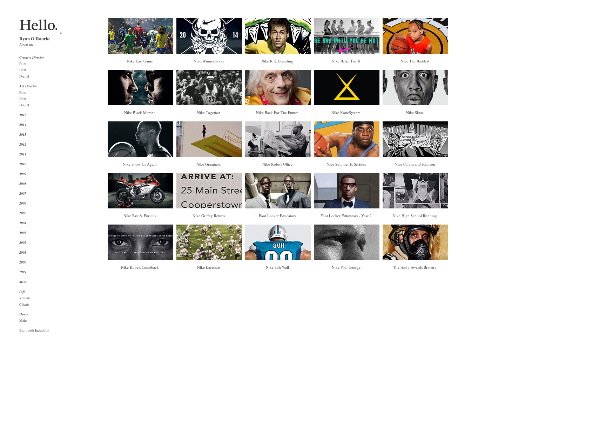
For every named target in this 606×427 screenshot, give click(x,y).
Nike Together (208, 112)
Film (22, 63)
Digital (24, 76)
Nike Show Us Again (140, 164)
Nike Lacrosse (208, 267)
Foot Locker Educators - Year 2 (346, 215)
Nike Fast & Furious (139, 215)
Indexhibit (42, 330)
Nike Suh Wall (277, 267)
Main (23, 320)
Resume (25, 297)
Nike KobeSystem (346, 112)
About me (26, 44)
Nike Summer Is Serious (346, 164)
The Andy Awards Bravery (415, 267)
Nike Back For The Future (277, 112)
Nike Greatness (208, 164)
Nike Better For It (346, 61)
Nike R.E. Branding (277, 61)
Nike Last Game (140, 61)
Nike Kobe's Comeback (140, 267)
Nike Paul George (346, 267)
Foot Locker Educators (277, 215)
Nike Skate (415, 112)
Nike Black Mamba (139, 112)
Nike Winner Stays (209, 61)
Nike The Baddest (414, 61)
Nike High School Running (415, 215)
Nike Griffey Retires (209, 215)
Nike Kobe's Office (277, 164)
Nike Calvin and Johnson (415, 164)
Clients (24, 304)
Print (22, 69)
